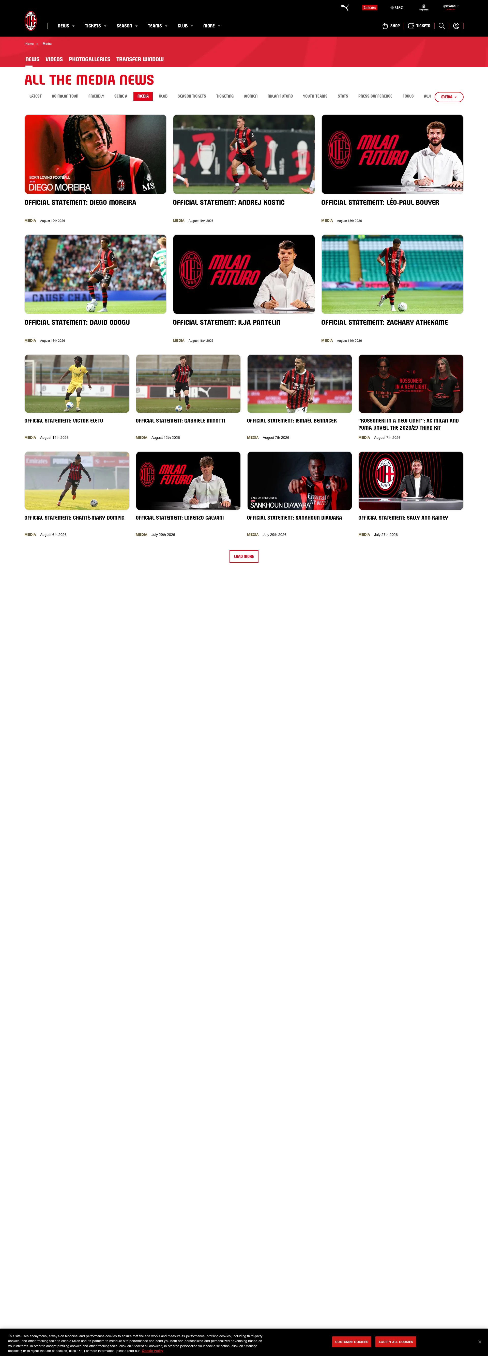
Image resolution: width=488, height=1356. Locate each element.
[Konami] (451, 7)
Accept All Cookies (395, 1341)
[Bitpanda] (424, 7)
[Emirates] (369, 7)
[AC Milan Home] (30, 21)
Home (29, 43)
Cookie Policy (152, 1351)
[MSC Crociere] (396, 7)
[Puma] (342, 7)
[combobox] (449, 97)
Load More (244, 556)
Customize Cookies (351, 1341)
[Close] (479, 1341)
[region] (244, 1342)
